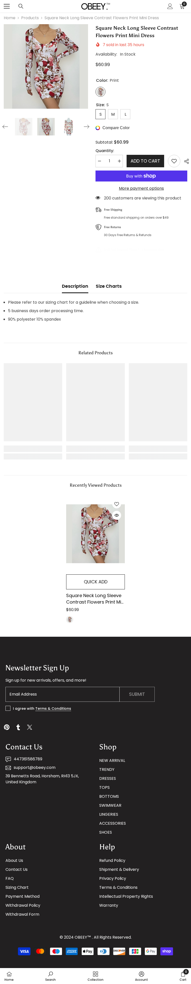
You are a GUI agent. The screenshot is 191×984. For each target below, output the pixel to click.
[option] (46, 66)
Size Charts (109, 286)
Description (75, 286)
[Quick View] (116, 515)
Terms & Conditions (53, 708)
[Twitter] (29, 727)
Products (30, 18)
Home (9, 18)
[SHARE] (184, 161)
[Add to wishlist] (174, 161)
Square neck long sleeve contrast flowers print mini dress (95, 598)
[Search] (21, 6)
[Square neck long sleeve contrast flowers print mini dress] (95, 534)
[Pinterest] (6, 727)
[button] (5, 126)
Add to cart (145, 161)
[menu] (7, 6)
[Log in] (170, 6)
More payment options (141, 188)
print (69, 619)
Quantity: (105, 151)
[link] (33, 449)
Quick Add (95, 582)
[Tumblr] (18, 727)
